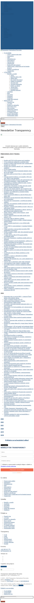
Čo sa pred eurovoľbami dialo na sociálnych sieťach (17, 347)
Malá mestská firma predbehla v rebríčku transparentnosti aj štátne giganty (14, 301)
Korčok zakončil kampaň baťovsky (13, 365)
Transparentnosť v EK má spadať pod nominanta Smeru (18, 326)
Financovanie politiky (9, 481)
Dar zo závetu (7, 520)
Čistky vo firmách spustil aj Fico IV (13, 299)
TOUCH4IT (10, 581)
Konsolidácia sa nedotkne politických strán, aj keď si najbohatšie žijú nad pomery (17, 183)
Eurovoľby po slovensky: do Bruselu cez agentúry (17, 348)
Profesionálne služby (9, 528)
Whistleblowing (8, 484)
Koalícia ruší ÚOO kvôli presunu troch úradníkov (17, 160)
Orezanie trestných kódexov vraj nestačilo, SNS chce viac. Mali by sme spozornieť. (18, 177)
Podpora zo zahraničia (10, 519)
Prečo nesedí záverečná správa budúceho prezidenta (17, 363)
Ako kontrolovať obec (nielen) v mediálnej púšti (16, 263)
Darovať (3, 123)
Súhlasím (21, 585)
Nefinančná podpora (9, 522)
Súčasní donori (8, 539)
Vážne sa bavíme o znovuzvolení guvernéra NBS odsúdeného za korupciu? (17, 229)
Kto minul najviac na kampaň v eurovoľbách (15, 345)
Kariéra (6, 537)
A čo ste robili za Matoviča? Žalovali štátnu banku (17, 330)
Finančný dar (7, 516)
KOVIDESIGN (25, 581)
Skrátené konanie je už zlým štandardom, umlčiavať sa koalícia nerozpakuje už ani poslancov (18, 241)
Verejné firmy (7, 488)
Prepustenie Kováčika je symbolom (13, 335)
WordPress (8, 579)
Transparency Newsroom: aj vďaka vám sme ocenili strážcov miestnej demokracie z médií (17, 186)
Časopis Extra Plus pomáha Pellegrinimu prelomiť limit (18, 378)
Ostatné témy (7, 496)
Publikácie (6, 510)
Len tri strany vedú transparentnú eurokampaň (16, 356)
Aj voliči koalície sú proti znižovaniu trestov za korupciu (18, 401)
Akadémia (6, 504)
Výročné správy (8, 540)
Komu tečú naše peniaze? (10, 491)
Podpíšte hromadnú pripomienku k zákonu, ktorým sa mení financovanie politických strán (18, 210)
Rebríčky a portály (9, 502)
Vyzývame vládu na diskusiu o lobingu (14, 218)
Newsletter (7, 505)
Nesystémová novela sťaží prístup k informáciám (16, 310)
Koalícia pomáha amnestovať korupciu (14, 399)
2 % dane (6, 518)
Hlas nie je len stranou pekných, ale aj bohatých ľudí (17, 188)
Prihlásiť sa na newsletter (7, 13)
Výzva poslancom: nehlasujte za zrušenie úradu (16, 162)
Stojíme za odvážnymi (10, 493)
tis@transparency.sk (6, 551)
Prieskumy (6, 507)
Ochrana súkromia (9, 542)
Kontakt (6, 543)
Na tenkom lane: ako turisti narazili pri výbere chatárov (18, 190)
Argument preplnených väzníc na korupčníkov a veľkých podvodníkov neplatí (16, 415)
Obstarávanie (7, 490)
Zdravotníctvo (7, 487)
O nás (5, 534)
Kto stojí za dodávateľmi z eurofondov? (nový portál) (18, 354)
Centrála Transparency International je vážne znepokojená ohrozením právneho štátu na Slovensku (18, 409)
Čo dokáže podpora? (9, 525)
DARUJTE (4, 566)
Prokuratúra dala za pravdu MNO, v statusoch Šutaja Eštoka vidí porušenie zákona (17, 297)
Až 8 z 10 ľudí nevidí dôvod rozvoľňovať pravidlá (17, 353)
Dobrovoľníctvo (8, 523)
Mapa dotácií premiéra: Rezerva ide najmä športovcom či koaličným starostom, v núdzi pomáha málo (18, 180)
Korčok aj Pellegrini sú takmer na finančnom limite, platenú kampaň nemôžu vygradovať (17, 380)
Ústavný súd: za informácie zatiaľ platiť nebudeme (17, 261)
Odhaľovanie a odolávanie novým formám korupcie (17, 494)
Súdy (5, 485)
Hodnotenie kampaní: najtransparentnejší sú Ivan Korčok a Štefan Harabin (16, 386)
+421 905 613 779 (5, 549)
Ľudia (5, 536)
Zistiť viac (15, 585)
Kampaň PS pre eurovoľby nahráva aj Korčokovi (17, 398)
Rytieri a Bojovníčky (9, 526)
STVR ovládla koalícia (10, 169)
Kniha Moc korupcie (9, 508)
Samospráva (7, 482)
